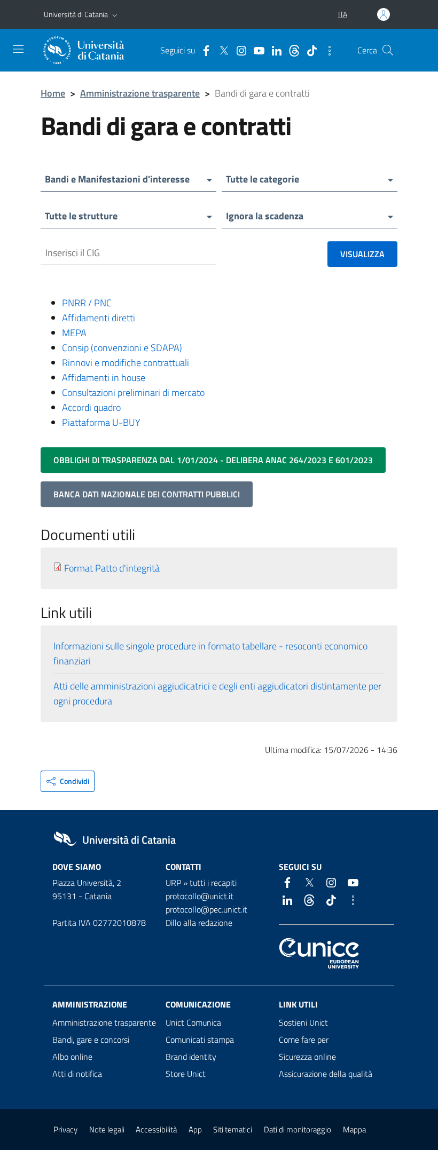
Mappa (354, 1129)
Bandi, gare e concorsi (90, 1039)
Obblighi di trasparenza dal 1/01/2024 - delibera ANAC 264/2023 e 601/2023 (213, 460)
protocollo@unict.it (199, 896)
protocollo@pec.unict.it (206, 909)
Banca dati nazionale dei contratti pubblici (146, 494)
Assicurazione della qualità (325, 1073)
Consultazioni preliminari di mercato (133, 392)
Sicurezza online (307, 1056)
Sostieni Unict (303, 1022)
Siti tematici (232, 1129)
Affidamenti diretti (98, 318)
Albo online (72, 1056)
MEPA (74, 333)
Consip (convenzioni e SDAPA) (122, 347)
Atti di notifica (77, 1073)
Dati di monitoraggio (297, 1129)
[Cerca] (387, 50)
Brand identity (191, 1056)
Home (53, 93)
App (195, 1129)
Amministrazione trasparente (140, 93)
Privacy (65, 1129)
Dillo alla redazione (199, 922)
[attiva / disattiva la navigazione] (18, 49)
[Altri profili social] (327, 49)
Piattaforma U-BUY (101, 422)
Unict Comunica (193, 1022)
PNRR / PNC (87, 303)
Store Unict (186, 1073)
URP (173, 882)
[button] (115, 14)
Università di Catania (76, 14)
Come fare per (303, 1039)
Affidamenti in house (103, 377)
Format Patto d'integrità (112, 568)
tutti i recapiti (213, 882)
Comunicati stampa (200, 1039)
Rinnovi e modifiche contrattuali (125, 362)
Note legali (106, 1129)
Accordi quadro (91, 407)
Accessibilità (156, 1129)
